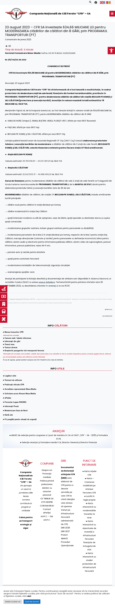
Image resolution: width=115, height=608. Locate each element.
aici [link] (29, 596)
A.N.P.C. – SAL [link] (47, 516)
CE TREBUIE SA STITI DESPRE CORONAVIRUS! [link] (47, 502)
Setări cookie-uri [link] (12, 601)
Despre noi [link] (47, 470)
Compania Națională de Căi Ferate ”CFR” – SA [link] (59, 13)
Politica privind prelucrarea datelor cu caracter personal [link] (47, 488)
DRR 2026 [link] (65, 527)
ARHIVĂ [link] (64, 538)
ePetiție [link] (47, 512)
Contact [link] (47, 509)
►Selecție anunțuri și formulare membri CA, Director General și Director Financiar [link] (58, 442)
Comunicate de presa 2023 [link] (18, 39)
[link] (111, 50)
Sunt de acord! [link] (32, 601)
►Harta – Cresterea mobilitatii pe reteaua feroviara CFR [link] (89, 485)
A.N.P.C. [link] (46, 520)
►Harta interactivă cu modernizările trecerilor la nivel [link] (89, 510)
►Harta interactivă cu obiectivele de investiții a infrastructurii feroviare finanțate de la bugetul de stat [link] (89, 535)
